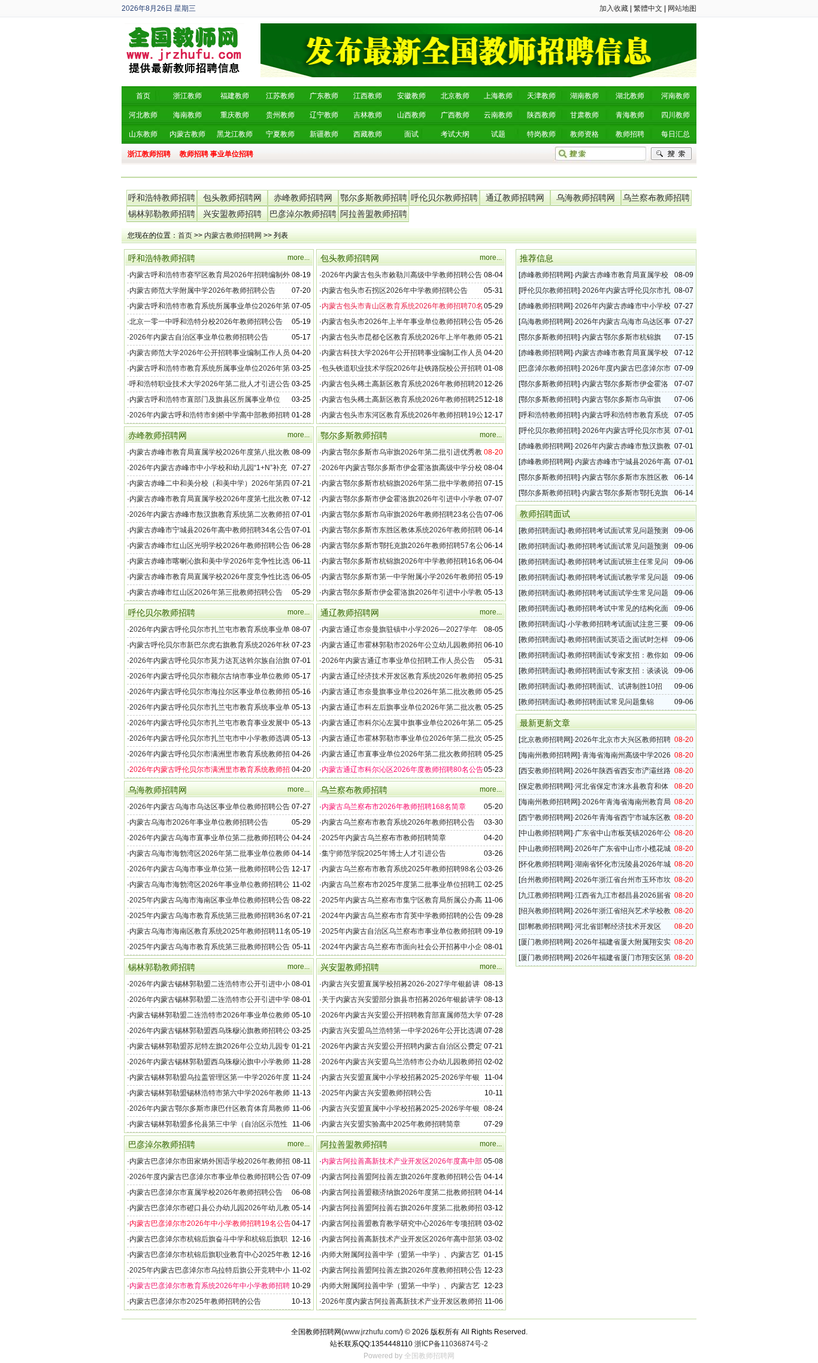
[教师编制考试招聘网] (184, 27)
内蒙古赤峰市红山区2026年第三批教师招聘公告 (206, 592)
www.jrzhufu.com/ (372, 1332)
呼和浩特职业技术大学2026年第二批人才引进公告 (209, 384)
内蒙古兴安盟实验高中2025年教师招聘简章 (391, 1124)
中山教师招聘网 (545, 833)
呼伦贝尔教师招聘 (444, 197)
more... (298, 257)
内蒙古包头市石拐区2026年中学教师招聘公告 (395, 290)
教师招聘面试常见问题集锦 (611, 702)
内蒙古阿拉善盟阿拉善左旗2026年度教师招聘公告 (402, 1177)
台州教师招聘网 (545, 880)
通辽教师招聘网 (515, 197)
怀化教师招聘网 (545, 864)
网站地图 (682, 8)
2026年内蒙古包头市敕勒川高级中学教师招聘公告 (402, 275)
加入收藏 (613, 8)
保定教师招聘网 (545, 786)
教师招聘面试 (541, 530)
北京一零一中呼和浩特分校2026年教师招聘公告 (206, 321)
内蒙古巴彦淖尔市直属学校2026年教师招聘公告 (206, 1192)
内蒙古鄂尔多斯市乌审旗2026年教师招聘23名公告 (402, 514)
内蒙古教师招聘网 (233, 235)
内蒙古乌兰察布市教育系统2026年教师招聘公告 (398, 822)
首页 (185, 235)
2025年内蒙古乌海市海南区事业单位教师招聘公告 (209, 900)
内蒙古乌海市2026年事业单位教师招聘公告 (198, 822)
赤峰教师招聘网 (303, 197)
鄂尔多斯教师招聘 (373, 197)
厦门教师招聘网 (545, 942)
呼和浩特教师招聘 (161, 197)
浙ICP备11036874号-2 (451, 1344)
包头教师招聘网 (232, 197)
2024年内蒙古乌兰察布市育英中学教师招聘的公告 (402, 915)
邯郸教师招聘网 (545, 926)
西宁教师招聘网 (545, 817)
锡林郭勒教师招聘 (161, 214)
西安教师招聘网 (545, 771)
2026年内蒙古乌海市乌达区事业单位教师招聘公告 (209, 806)
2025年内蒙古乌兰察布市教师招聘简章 (384, 838)
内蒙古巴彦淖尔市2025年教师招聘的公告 (195, 1301)
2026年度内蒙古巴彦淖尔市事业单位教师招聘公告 (209, 1177)
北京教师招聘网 (545, 739)
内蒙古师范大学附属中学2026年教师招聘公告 (202, 290)
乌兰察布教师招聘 (656, 197)
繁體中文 (648, 8)
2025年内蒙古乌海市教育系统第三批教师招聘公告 (209, 947)
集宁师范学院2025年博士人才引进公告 (384, 853)
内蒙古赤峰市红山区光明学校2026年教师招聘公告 (209, 545)
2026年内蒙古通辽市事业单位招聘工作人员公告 (398, 660)
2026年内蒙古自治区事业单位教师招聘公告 (198, 337)
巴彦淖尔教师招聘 (303, 214)
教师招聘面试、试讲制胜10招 (615, 686)
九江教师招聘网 (545, 895)
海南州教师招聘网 (549, 755)
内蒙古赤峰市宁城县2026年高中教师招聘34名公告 (210, 530)
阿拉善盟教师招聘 (373, 214)
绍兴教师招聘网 (545, 911)
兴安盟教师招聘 (232, 214)
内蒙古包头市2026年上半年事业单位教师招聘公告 (402, 321)
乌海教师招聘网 (585, 197)
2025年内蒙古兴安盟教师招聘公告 (377, 1093)
